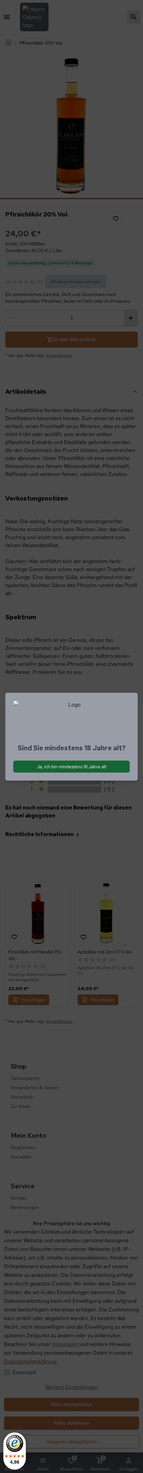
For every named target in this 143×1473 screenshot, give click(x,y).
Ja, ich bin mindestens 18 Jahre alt (71, 767)
